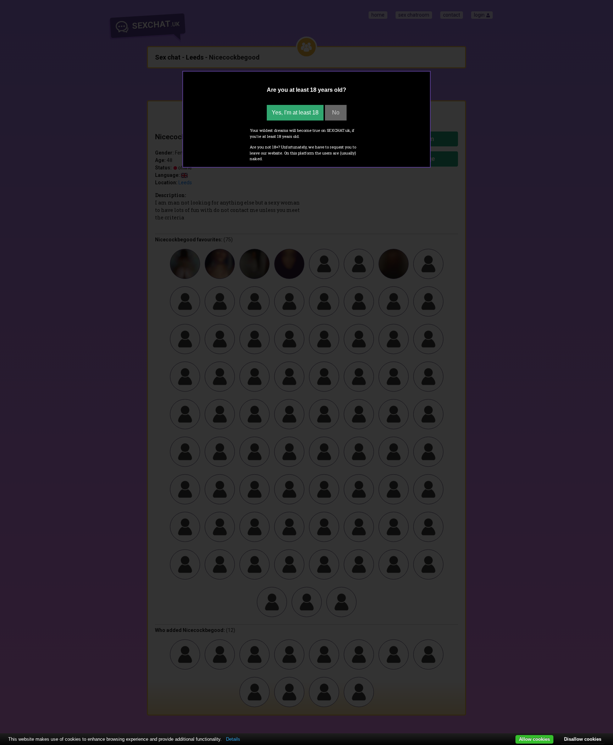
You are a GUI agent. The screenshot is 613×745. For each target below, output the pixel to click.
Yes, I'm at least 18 (295, 113)
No (335, 113)
